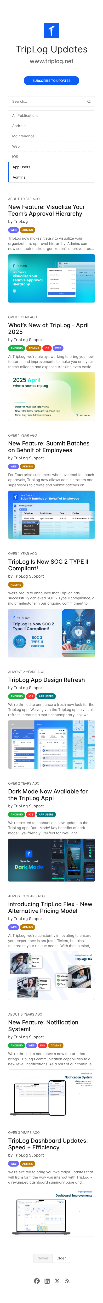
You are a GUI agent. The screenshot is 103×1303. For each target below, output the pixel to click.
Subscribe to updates (51, 81)
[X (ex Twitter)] (59, 1280)
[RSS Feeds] (67, 1280)
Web (16, 146)
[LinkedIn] (49, 1280)
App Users (21, 167)
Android (19, 126)
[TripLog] (51, 31)
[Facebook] (39, 1280)
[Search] (89, 101)
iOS (15, 156)
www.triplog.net (52, 61)
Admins (19, 177)
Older (61, 1258)
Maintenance (23, 136)
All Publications (25, 115)
